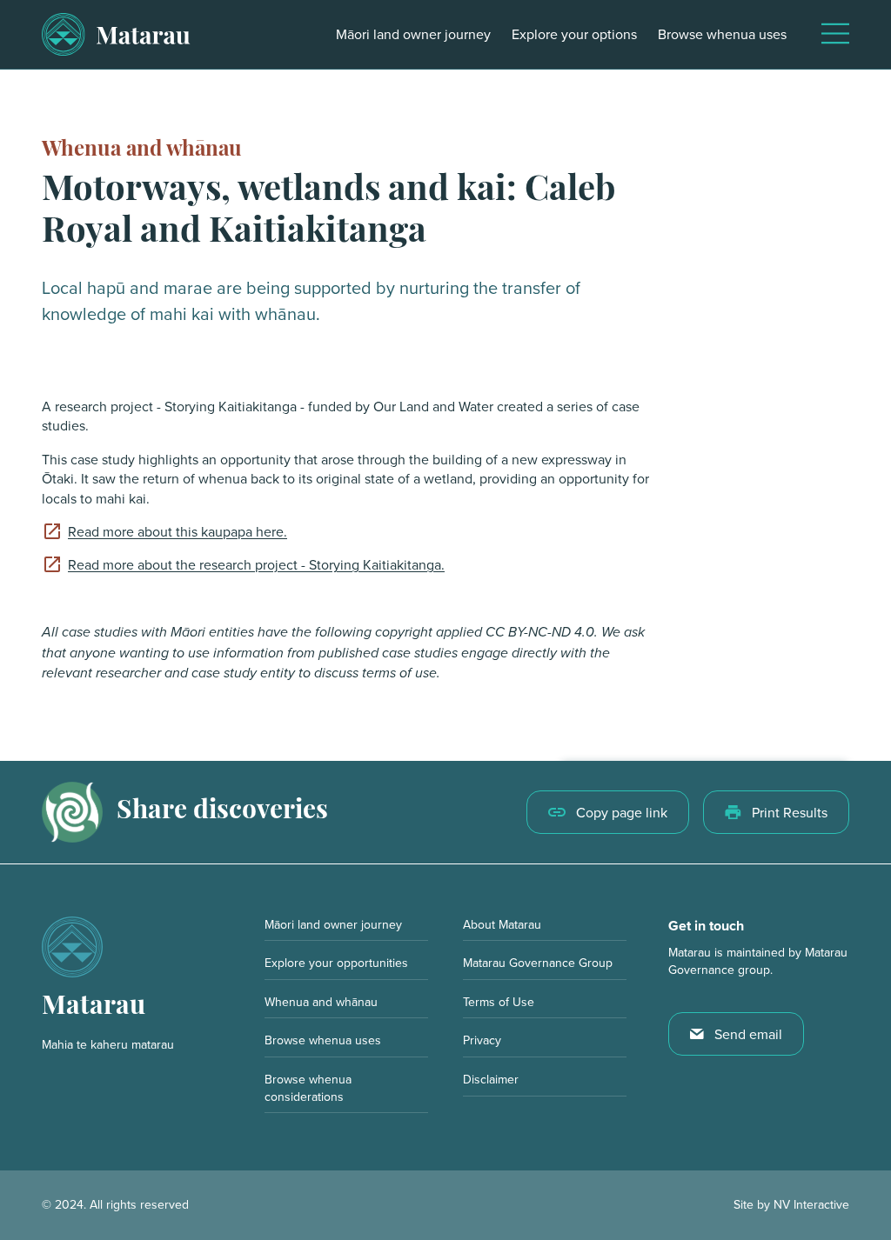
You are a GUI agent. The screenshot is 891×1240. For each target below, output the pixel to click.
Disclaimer (491, 1079)
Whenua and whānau (142, 150)
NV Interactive (811, 1204)
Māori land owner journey (413, 33)
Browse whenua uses (722, 33)
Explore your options (574, 33)
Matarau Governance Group (538, 962)
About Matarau (502, 924)
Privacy (482, 1040)
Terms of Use (498, 1001)
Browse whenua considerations (308, 1087)
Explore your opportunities (336, 962)
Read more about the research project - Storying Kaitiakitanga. (256, 564)
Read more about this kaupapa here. (177, 531)
